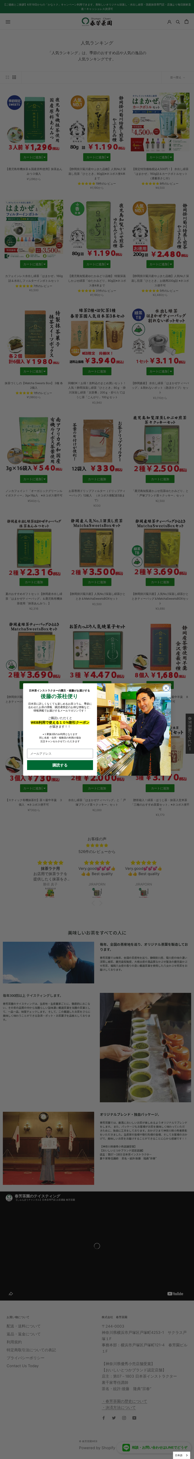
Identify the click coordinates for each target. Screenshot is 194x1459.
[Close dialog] (166, 688)
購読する (60, 765)
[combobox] (181, 1455)
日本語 (178, 1455)
